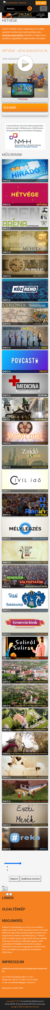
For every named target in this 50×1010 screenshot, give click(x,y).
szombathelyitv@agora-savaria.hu (21, 982)
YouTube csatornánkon (13, 35)
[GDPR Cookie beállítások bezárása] (3, 886)
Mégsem (14, 878)
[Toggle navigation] (43, 8)
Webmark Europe (32, 1006)
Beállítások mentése (30, 878)
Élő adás (41, 3)
